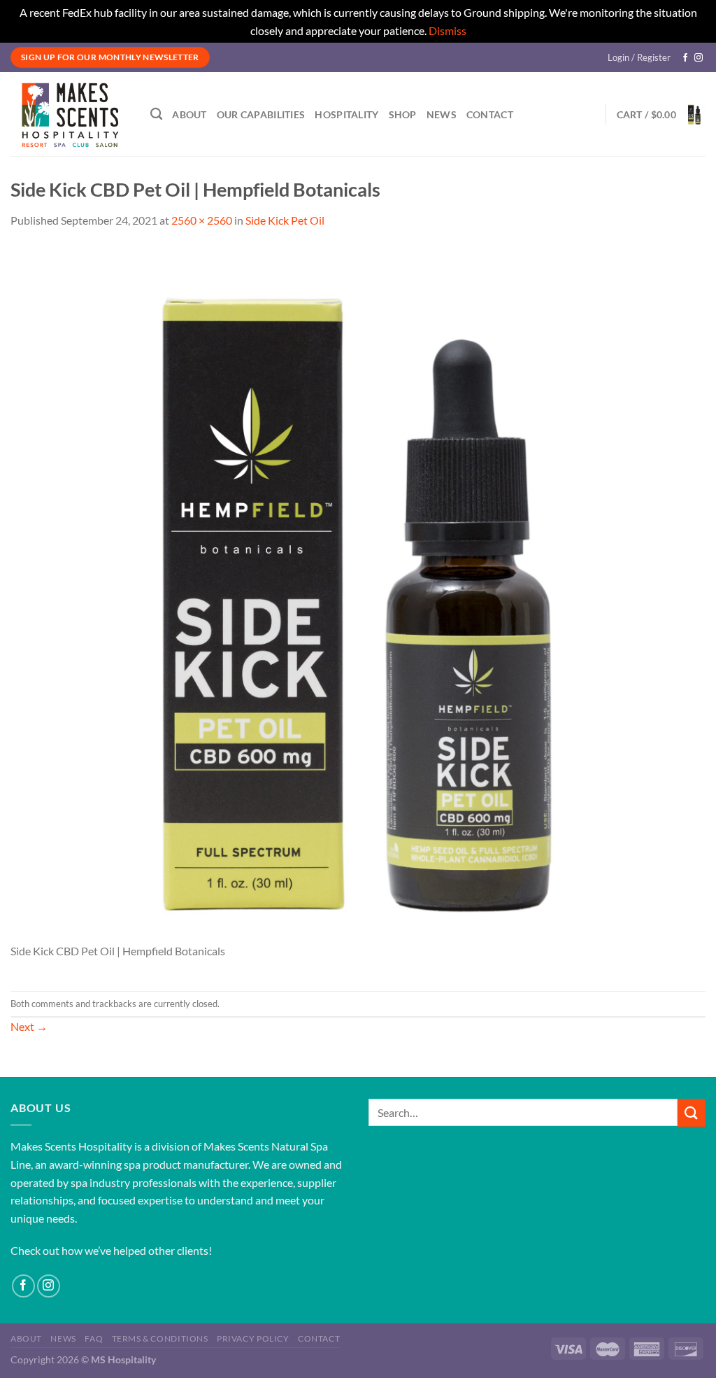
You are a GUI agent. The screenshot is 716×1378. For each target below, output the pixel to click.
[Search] (156, 114)
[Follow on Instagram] (698, 58)
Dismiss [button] (447, 30)
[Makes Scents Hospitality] (69, 114)
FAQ (94, 1338)
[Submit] (692, 1112)
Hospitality (346, 114)
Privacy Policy (253, 1338)
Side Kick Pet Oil (284, 220)
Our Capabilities (261, 114)
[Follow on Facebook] (685, 58)
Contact (489, 114)
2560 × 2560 (201, 220)
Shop (403, 114)
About (189, 114)
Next (29, 1026)
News (442, 114)
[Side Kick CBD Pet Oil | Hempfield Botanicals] (358, 592)
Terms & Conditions (160, 1338)
